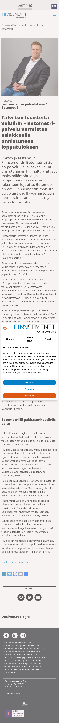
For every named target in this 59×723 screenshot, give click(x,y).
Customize (29, 389)
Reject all (29, 396)
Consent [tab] (10, 339)
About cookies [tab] (29, 339)
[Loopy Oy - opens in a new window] (5, 328)
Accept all (29, 382)
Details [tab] (48, 339)
